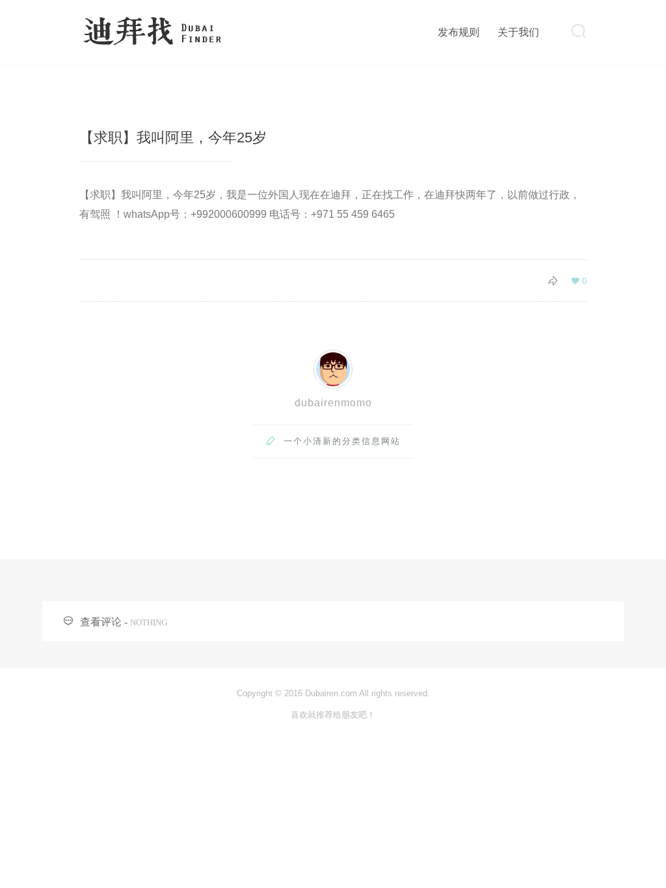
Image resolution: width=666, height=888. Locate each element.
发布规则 (458, 32)
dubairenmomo (333, 402)
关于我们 (518, 32)
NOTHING (148, 622)
